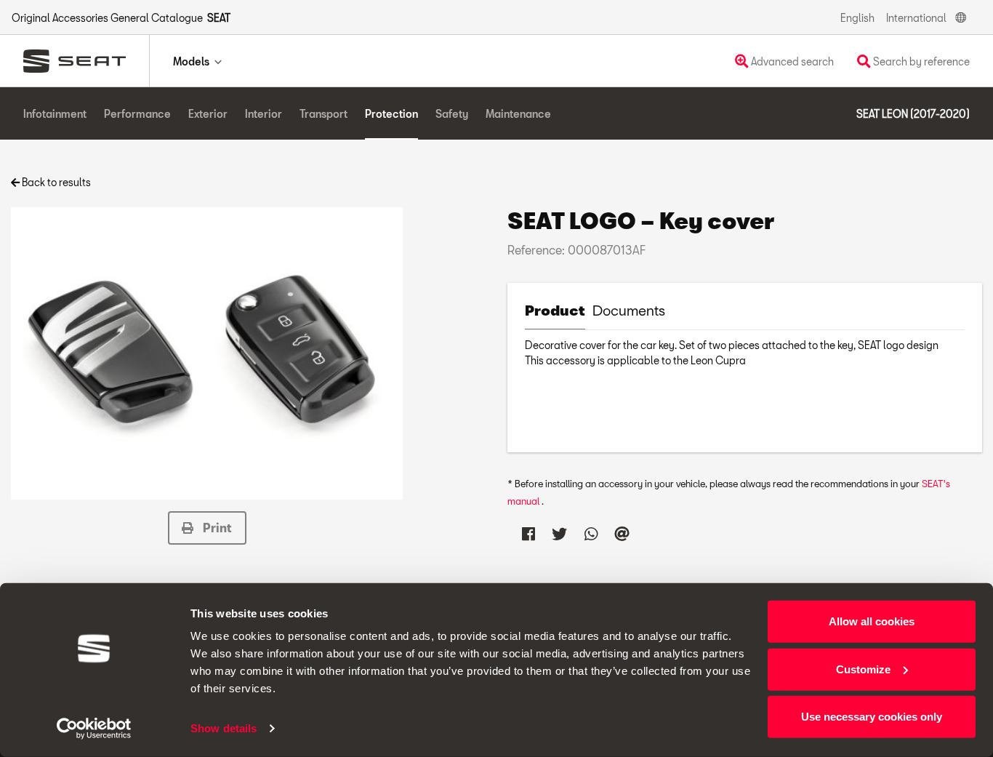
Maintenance (518, 114)
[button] (207, 528)
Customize (863, 668)
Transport (323, 114)
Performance (137, 114)
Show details (223, 728)
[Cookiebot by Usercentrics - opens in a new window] (94, 729)
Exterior (208, 114)
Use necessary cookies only (871, 716)
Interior (263, 114)
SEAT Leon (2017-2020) (913, 114)
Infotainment (55, 114)
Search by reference (920, 61)
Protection (391, 114)
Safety (451, 114)
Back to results (55, 182)
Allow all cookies (871, 621)
